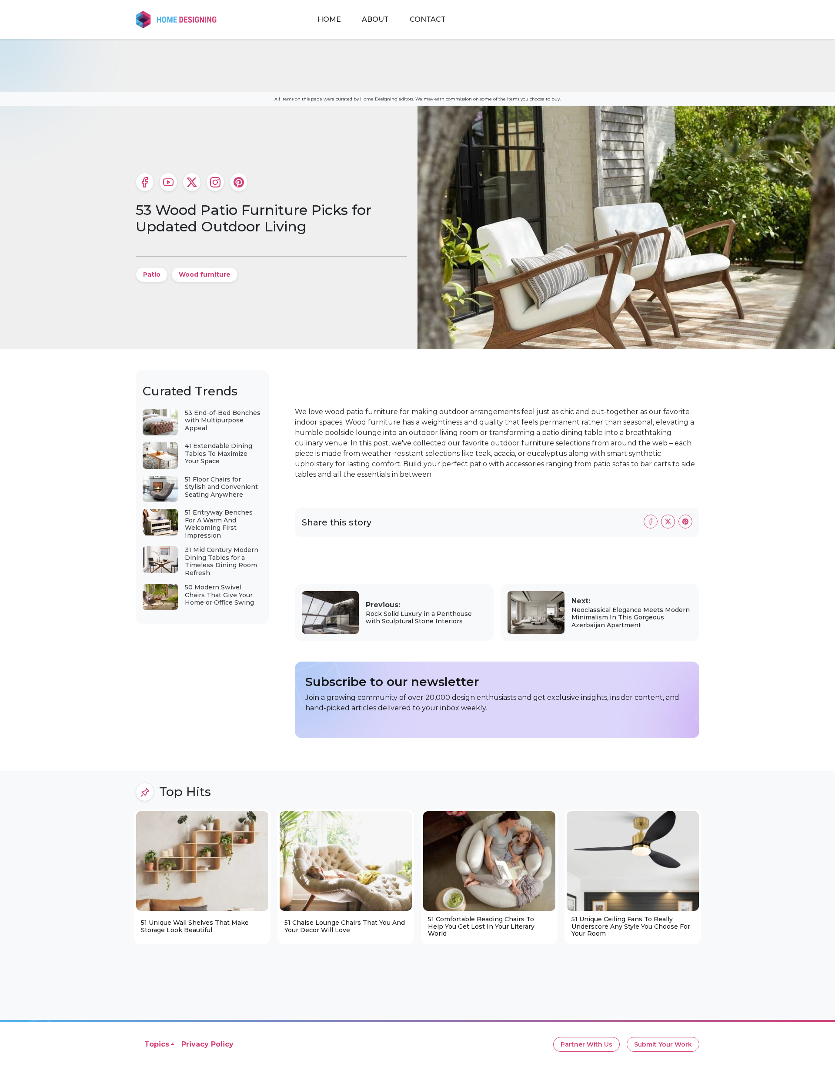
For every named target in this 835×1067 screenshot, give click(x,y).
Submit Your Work (663, 1044)
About (375, 19)
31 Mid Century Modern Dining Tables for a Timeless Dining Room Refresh (221, 561)
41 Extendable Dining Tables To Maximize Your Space (218, 453)
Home (329, 19)
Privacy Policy (207, 1044)
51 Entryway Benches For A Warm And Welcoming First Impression (219, 523)
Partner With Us (586, 1044)
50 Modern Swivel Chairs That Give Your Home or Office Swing (219, 594)
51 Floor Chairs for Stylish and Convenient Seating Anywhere (221, 486)
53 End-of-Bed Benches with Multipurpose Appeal (223, 420)
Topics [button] (156, 1044)
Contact (428, 19)
